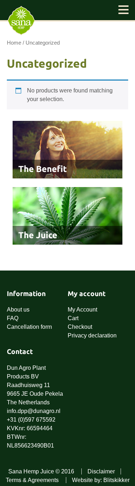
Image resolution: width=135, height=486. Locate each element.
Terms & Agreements (32, 480)
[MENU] (123, 10)
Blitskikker (116, 480)
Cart (73, 318)
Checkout (80, 327)
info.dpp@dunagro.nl (33, 411)
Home (14, 43)
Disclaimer (101, 471)
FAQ (12, 318)
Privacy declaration (92, 335)
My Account (82, 309)
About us (18, 309)
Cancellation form (29, 327)
